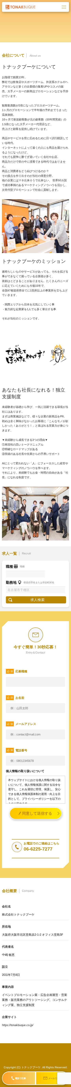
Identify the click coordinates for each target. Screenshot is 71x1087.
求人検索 (37, 600)
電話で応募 (20, 1078)
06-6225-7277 (38, 849)
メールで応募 (54, 1078)
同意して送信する (37, 813)
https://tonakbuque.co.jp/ (17, 1025)
